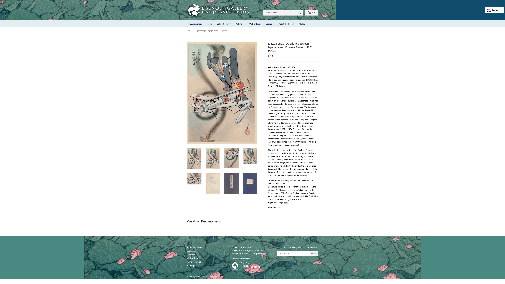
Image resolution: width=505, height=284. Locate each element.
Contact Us (191, 251)
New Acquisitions (194, 24)
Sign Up (314, 254)
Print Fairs (191, 254)
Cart (314, 12)
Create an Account (311, 6)
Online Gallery (223, 24)
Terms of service (194, 262)
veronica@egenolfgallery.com (250, 250)
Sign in (298, 6)
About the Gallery (286, 24)
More (302, 24)
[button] (494, 10)
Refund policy (193, 265)
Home (209, 24)
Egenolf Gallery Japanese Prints (205, 277)
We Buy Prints (255, 24)
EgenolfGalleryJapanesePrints (254, 253)
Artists (239, 24)
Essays (269, 24)
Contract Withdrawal (241, 258)
